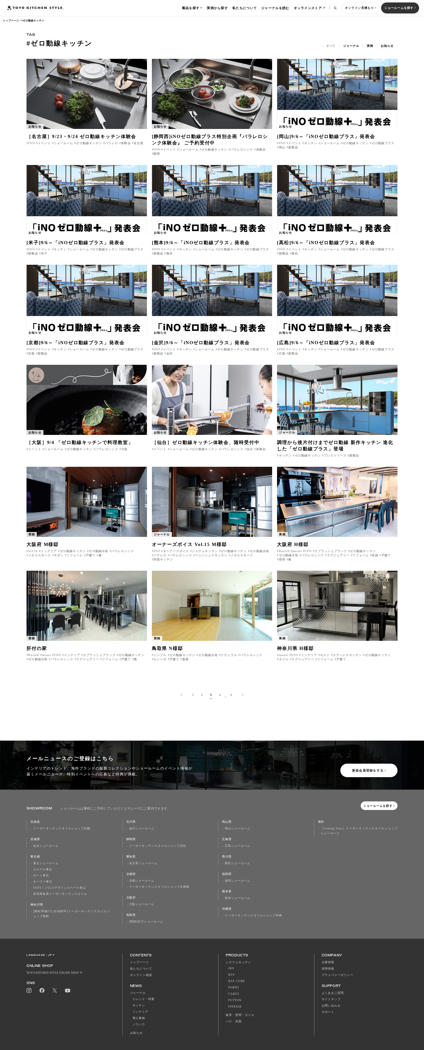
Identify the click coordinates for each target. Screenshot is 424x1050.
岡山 (282, 147)
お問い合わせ (331, 1005)
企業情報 (328, 962)
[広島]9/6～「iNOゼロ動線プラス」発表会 (326, 342)
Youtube (67, 990)
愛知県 (131, 856)
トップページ (11, 20)
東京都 (35, 856)
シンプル (160, 655)
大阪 (124, 449)
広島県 (227, 839)
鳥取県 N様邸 (167, 648)
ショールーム (63, 143)
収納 (375, 555)
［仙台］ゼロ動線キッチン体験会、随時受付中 (206, 442)
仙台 (250, 449)
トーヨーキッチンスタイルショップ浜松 (157, 846)
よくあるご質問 (333, 993)
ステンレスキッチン (347, 655)
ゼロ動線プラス (383, 143)
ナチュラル (229, 655)
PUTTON (234, 1000)
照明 (282, 559)
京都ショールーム (142, 880)
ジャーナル (351, 46)
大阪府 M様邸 (42, 544)
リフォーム (75, 555)
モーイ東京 (41, 875)
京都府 (131, 874)
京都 (31, 353)
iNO (231, 968)
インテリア (49, 551)
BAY (231, 974)
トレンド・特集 (143, 999)
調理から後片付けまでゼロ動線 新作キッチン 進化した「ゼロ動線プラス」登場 (335, 445)
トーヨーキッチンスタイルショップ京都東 (159, 886)
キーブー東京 (42, 881)
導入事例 (138, 1018)
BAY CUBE (236, 981)
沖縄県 (227, 909)
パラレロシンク (241, 149)
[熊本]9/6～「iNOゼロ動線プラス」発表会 (201, 242)
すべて (331, 46)
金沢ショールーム (142, 828)
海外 (321, 821)
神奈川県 (36, 904)
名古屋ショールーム (143, 863)
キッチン (310, 143)
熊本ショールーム (237, 898)
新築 (185, 659)
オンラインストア (308, 8)
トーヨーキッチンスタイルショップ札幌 (61, 828)
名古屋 (139, 143)
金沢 (169, 353)
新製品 (293, 147)
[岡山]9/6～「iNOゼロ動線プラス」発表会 (326, 136)
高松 (295, 253)
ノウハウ (138, 1024)
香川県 (227, 856)
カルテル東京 (42, 869)
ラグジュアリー (338, 555)
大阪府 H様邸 (292, 544)
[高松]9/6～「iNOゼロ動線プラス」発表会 (326, 242)
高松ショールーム (237, 863)
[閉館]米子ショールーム (146, 921)
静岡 (157, 153)
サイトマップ (331, 999)
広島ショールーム (237, 846)
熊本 (169, 253)
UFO (308, 551)
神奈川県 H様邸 (295, 648)
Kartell (284, 551)
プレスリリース (335, 455)
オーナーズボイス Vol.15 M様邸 (189, 544)
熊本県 (227, 891)
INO (31, 143)
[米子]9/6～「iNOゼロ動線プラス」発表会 (75, 242)
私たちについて (244, 8)
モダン (59, 555)
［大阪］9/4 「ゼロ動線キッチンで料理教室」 (79, 442)
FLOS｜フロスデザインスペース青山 (59, 887)
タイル (284, 659)
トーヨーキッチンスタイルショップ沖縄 (253, 915)
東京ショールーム (46, 863)
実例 (370, 46)
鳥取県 (131, 915)
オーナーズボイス (176, 551)
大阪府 (131, 897)
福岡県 (227, 874)
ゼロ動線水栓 (98, 551)
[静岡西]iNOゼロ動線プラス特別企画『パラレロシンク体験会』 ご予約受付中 (210, 139)
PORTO (233, 987)
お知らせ (387, 46)
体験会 (126, 143)
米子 (44, 253)
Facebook (42, 990)
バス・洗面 (234, 1021)
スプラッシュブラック (331, 551)
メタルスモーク (39, 555)
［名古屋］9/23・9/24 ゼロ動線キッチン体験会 (81, 136)
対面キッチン (163, 559)
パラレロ (111, 143)
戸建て (91, 555)
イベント (44, 143)
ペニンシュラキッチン (211, 555)
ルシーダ (160, 659)
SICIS (33, 551)
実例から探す (217, 8)
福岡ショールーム (237, 880)
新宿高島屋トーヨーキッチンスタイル (60, 894)
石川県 (131, 821)
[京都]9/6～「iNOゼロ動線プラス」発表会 (75, 342)
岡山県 (227, 821)
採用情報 (328, 968)
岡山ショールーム (237, 828)
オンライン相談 (141, 975)
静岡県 (131, 839)
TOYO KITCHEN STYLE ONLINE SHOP (52, 972)
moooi (297, 551)
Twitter (55, 990)
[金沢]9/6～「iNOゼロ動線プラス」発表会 (201, 342)
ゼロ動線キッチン (89, 143)
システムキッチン (205, 551)
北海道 (35, 821)
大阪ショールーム (142, 904)
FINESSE (235, 1006)
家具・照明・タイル (240, 1015)
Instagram (28, 990)
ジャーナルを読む (275, 8)
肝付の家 (36, 648)
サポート (328, 1012)
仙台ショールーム (46, 846)
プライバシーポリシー (338, 975)
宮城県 (35, 839)
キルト (325, 655)
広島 (282, 353)
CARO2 (233, 994)
